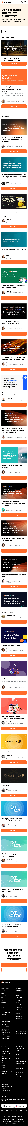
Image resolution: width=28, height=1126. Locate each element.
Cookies (19, 1116)
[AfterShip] (6, 2)
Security (14, 1116)
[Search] (22, 2)
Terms (8, 1116)
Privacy (3, 1116)
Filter (4, 31)
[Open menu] (25, 2)
